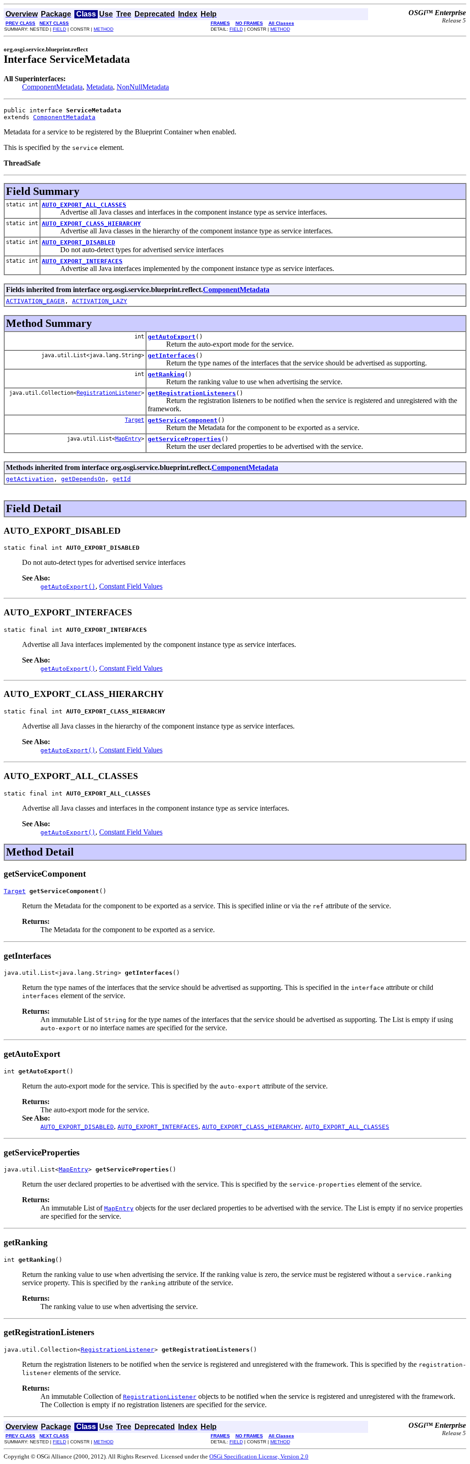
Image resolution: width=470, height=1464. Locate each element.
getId (121, 478)
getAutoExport (172, 336)
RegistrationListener (109, 393)
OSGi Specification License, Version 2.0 (258, 1456)
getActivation (30, 478)
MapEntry (128, 439)
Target (134, 420)
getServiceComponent (183, 420)
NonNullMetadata (143, 87)
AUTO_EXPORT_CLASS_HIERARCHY (91, 223)
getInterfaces (172, 355)
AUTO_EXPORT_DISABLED (78, 242)
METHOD (103, 29)
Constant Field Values (130, 586)
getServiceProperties (184, 439)
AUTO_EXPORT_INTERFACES (82, 261)
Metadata (99, 87)
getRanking (166, 374)
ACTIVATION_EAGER (35, 301)
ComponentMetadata (52, 87)
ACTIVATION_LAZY (99, 301)
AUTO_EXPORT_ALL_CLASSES (84, 204)
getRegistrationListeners (192, 393)
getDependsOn (83, 478)
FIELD (59, 29)
